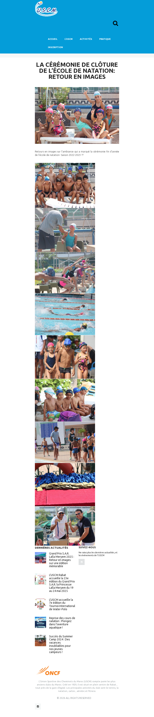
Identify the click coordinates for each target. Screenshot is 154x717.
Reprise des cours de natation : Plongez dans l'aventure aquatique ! (62, 622)
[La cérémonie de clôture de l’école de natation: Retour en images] (77, 115)
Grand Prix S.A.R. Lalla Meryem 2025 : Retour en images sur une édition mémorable (61, 560)
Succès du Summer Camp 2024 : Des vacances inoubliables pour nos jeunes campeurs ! (61, 644)
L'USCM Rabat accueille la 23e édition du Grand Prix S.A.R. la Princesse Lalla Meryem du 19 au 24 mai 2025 (62, 583)
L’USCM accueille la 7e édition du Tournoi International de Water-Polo (62, 604)
